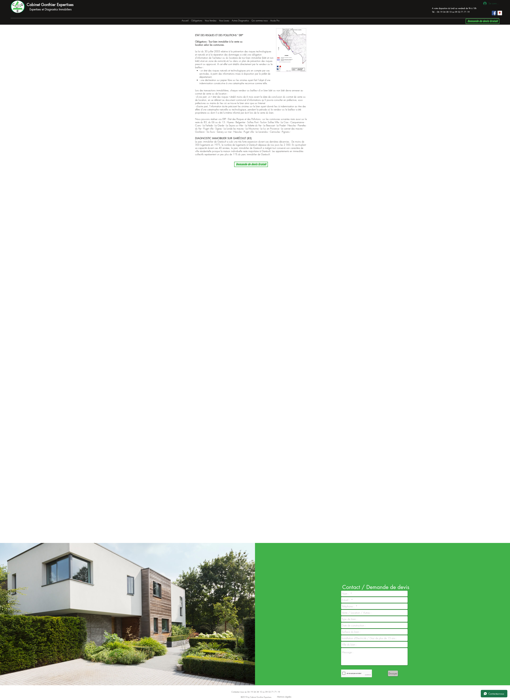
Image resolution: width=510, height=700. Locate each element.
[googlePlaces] (500, 13)
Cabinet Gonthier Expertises (50, 4)
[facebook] (494, 13)
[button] (210, 20)
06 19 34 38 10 (444, 12)
